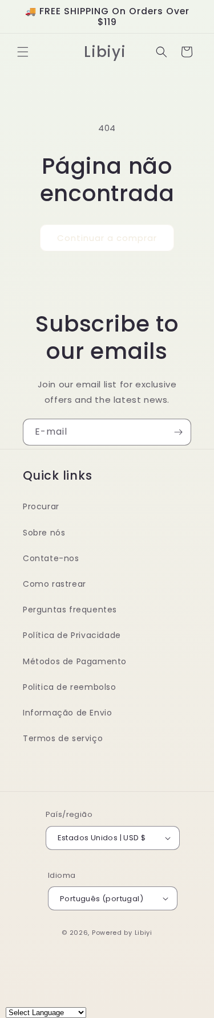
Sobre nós (44, 532)
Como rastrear (54, 584)
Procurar (41, 506)
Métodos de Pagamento (75, 661)
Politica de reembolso (69, 687)
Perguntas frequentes (70, 609)
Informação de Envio (67, 712)
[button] (22, 51)
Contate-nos (51, 558)
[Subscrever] (178, 432)
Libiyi (143, 932)
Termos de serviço (63, 738)
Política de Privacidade (72, 635)
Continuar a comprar (107, 238)
